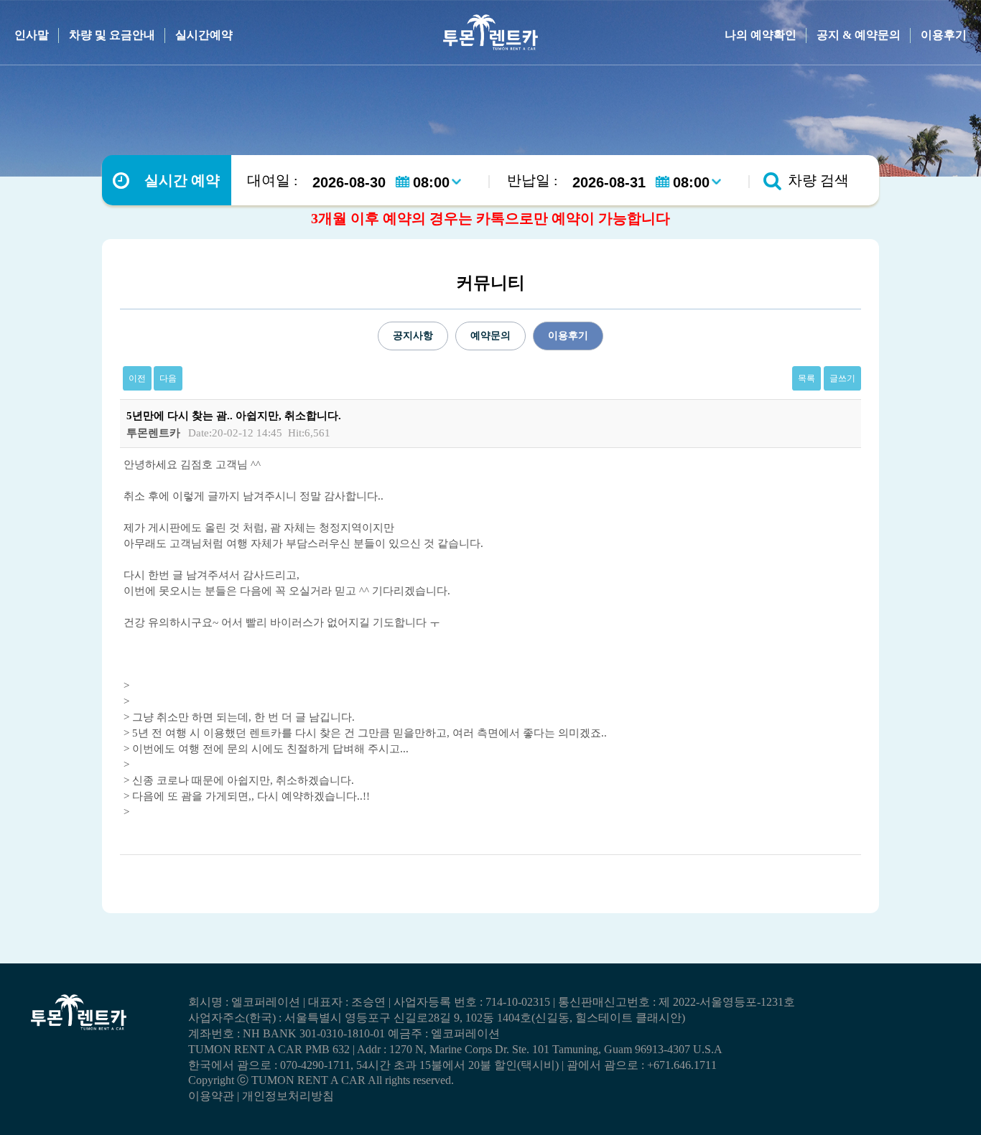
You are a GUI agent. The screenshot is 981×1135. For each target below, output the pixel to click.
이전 (137, 378)
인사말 (31, 35)
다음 (168, 378)
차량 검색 (818, 180)
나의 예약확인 (760, 35)
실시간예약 (204, 35)
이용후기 (944, 35)
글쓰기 (842, 378)
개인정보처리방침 (288, 1096)
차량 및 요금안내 (112, 35)
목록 (806, 378)
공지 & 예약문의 (859, 35)
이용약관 (211, 1096)
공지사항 (413, 335)
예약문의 (490, 335)
